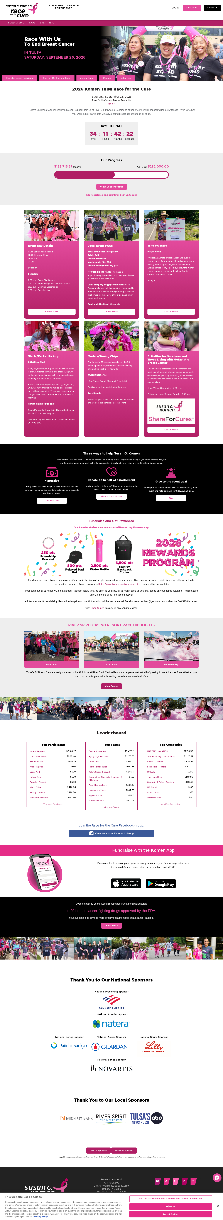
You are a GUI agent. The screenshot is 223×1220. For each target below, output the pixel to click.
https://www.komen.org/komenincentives (120, 584)
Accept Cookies (170, 1214)
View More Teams (111, 807)
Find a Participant (111, 497)
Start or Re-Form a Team (57, 78)
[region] (111, 1206)
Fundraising (16, 22)
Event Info (47, 22)
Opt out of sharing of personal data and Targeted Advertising (170, 1199)
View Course (111, 686)
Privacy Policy (41, 1217)
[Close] (218, 1205)
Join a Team (87, 78)
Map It (111, 103)
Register (192, 8)
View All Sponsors (98, 1150)
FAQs (32, 22)
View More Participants (52, 804)
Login (175, 8)
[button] (217, 1177)
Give (171, 498)
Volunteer (126, 78)
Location (32, 268)
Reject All (170, 1206)
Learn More (52, 312)
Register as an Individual (20, 78)
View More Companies (170, 804)
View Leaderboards (111, 187)
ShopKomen (97, 608)
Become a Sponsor (124, 1150)
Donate (212, 8)
